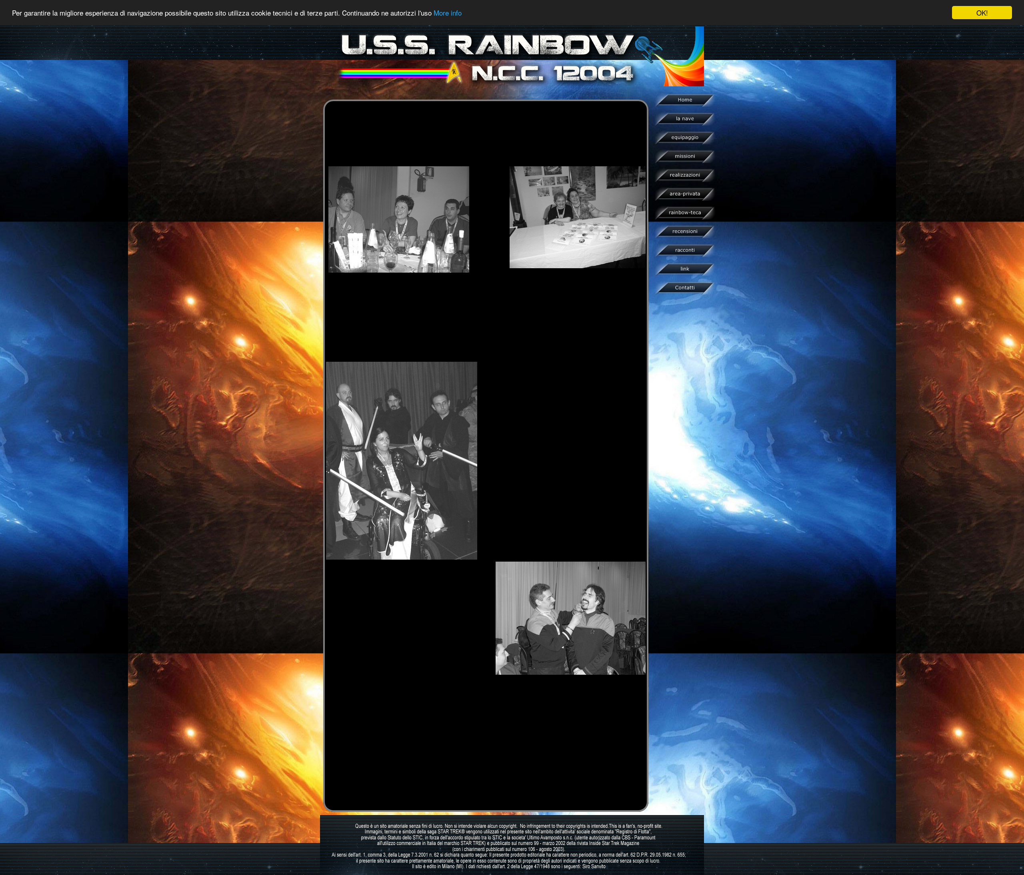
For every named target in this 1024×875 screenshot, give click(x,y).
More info (448, 13)
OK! (982, 13)
